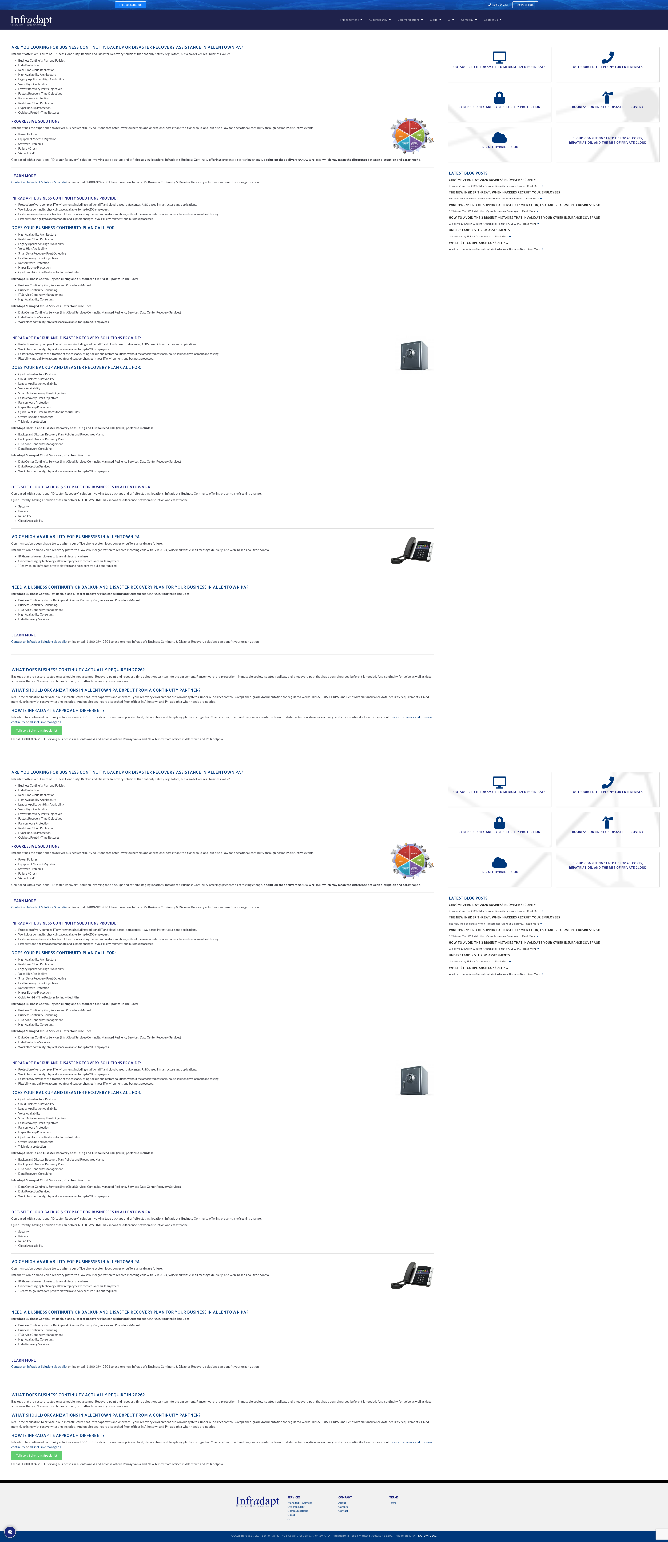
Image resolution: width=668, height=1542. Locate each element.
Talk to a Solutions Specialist (36, 730)
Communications (408, 19)
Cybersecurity (378, 19)
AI (449, 19)
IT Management (349, 19)
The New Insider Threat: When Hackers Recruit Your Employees (504, 192)
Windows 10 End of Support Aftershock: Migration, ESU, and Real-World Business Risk (524, 205)
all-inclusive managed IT (46, 722)
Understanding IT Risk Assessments (479, 230)
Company (467, 19)
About (342, 1502)
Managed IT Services (300, 1502)
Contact (343, 1510)
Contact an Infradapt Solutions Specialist (39, 182)
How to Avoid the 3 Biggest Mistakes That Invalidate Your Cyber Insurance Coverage (524, 217)
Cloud (434, 19)
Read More (534, 185)
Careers (343, 1506)
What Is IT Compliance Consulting (478, 243)
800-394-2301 (427, 1535)
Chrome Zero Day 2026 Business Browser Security (492, 180)
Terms (392, 1502)
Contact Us (491, 19)
